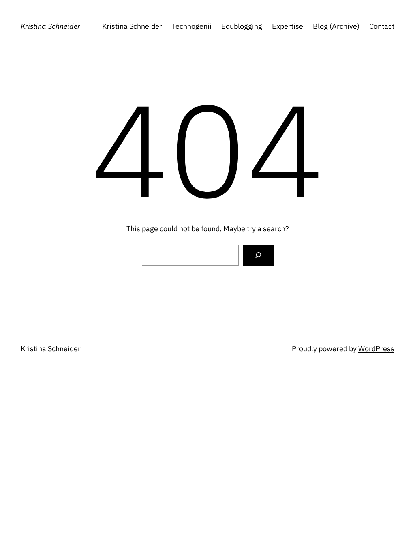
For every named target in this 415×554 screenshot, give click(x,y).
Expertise (287, 26)
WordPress (376, 348)
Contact (381, 26)
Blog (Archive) (336, 26)
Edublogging (241, 26)
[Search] (258, 255)
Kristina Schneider (50, 26)
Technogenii (192, 26)
